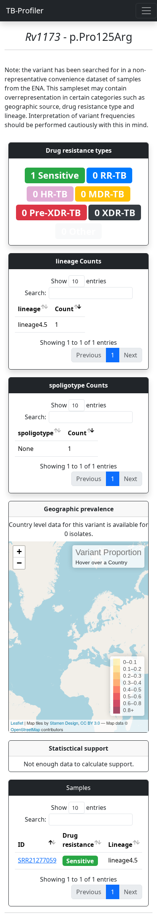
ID (21, 844)
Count (64, 309)
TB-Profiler (24, 10)
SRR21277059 (37, 860)
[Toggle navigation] (146, 10)
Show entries (78, 281)
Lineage (120, 844)
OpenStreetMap (25, 729)
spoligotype (35, 433)
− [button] (19, 563)
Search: (35, 293)
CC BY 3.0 (90, 723)
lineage (29, 309)
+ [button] (19, 551)
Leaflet (17, 723)
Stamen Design (64, 723)
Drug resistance (78, 840)
